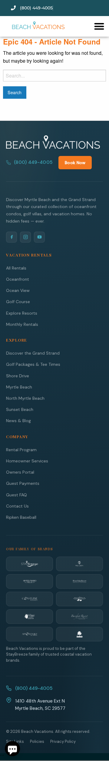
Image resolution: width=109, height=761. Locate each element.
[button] (99, 26)
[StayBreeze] (29, 564)
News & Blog (18, 420)
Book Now (75, 162)
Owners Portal (20, 472)
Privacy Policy (63, 741)
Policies (37, 741)
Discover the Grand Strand (33, 353)
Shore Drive (17, 376)
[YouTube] (39, 237)
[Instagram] (25, 237)
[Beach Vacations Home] (53, 142)
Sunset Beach (19, 409)
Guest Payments (22, 483)
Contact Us (17, 506)
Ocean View (18, 290)
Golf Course (18, 301)
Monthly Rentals (22, 324)
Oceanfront (17, 279)
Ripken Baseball (21, 517)
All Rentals (16, 268)
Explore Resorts (21, 313)
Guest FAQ (16, 495)
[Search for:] (54, 75)
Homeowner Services (27, 461)
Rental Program (21, 449)
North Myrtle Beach (25, 398)
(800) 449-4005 (33, 162)
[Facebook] (11, 237)
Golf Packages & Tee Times (33, 364)
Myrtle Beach (19, 387)
